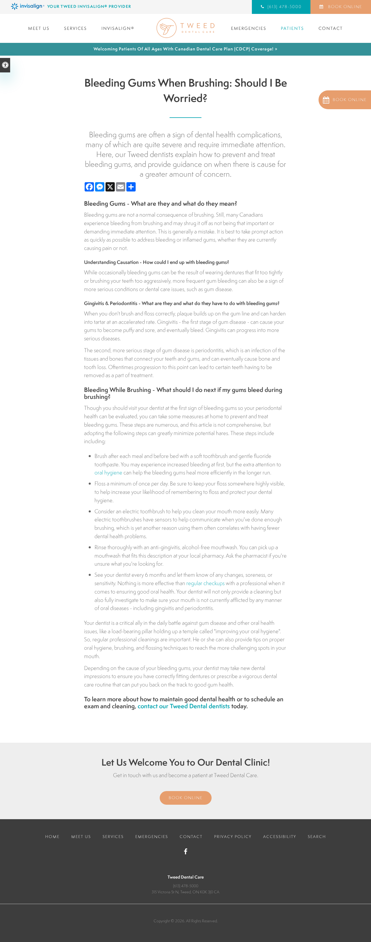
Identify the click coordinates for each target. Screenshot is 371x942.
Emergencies (248, 28)
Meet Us (39, 28)
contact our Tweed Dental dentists (184, 706)
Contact (331, 28)
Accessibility (279, 836)
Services (75, 28)
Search (317, 836)
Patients (292, 28)
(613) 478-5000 (185, 885)
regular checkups (205, 583)
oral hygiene (108, 472)
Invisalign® (117, 28)
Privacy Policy (233, 836)
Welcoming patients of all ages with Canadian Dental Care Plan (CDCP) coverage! (184, 49)
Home (52, 836)
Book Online (344, 7)
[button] (345, 99)
